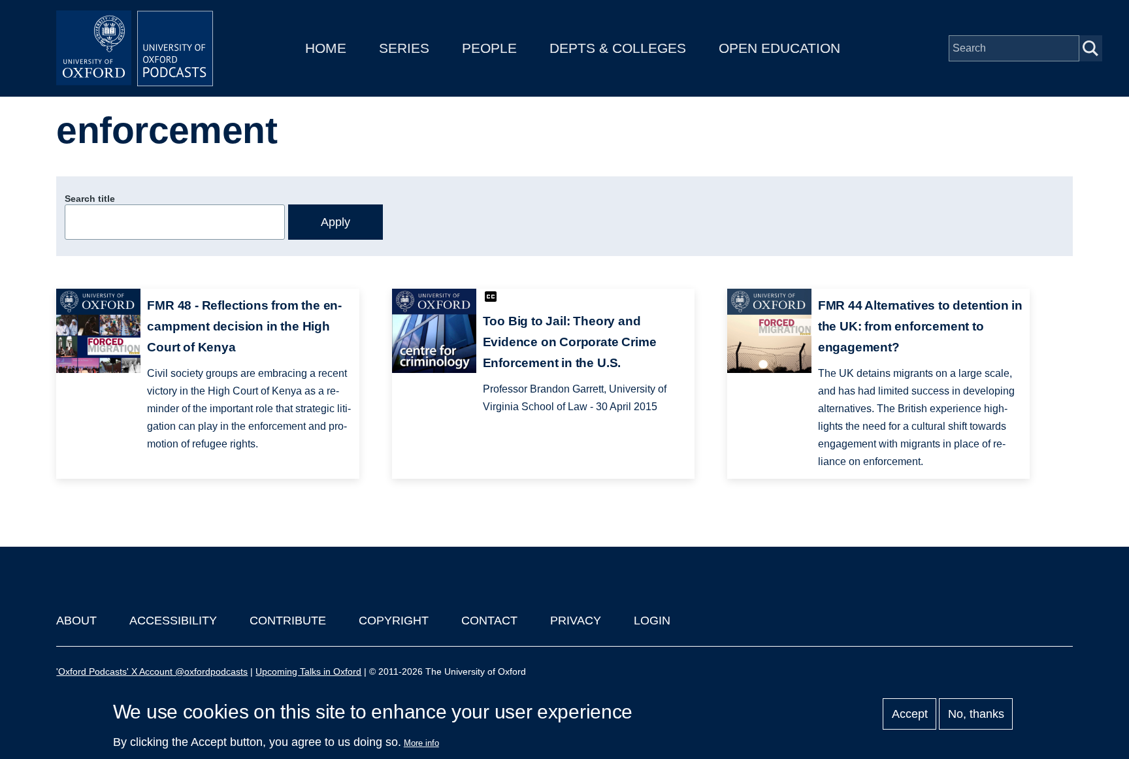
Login (652, 620)
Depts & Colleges (617, 48)
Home (325, 48)
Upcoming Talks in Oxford (308, 671)
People (489, 48)
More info (421, 743)
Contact (489, 620)
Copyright (394, 620)
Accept (910, 713)
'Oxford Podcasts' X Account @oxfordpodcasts (152, 671)
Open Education (779, 48)
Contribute (288, 620)
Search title (90, 198)
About (76, 620)
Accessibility (173, 620)
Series (404, 48)
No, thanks (976, 713)
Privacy (575, 620)
